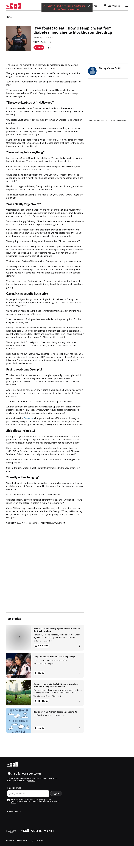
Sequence (28, 418)
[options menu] (48, 47)
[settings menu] (126, 6)
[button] (45, 637)
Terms (13, 803)
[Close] (89, 6)
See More (31, 781)
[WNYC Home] (13, 6)
